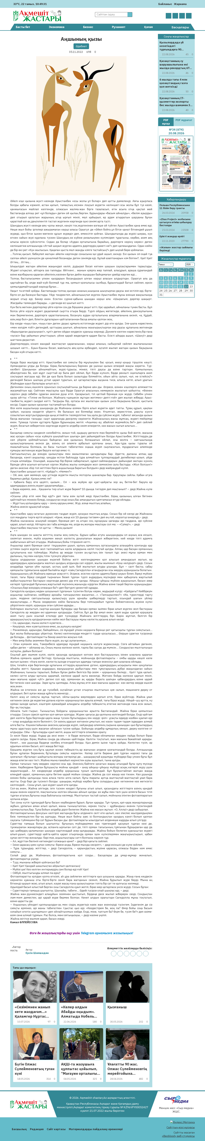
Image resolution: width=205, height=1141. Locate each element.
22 (186, 286)
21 (180, 286)
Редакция (37, 1129)
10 (161, 282)
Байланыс (165, 4)
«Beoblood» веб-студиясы (178, 1136)
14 (180, 282)
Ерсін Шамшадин (37, 953)
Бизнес (88, 27)
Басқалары (180, 27)
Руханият (118, 27)
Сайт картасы (56, 1129)
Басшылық (19, 1129)
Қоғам (148, 27)
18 (165, 286)
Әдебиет (81, 46)
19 (170, 286)
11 (165, 282)
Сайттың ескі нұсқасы (181, 1127)
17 (161, 286)
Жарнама (180, 4)
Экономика (56, 27)
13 (175, 282)
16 (191, 282)
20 (175, 286)
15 (186, 282)
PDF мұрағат (184, 120)
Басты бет (23, 27)
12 (170, 282)
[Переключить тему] (190, 4)
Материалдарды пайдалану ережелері (96, 1129)
